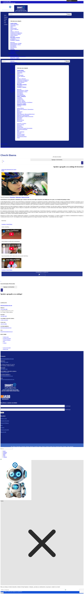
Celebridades (13, 25)
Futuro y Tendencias (14, 50)
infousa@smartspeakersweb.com (7, 331)
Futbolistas (12, 49)
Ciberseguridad (13, 28)
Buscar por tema (4, 143)
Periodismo (12, 80)
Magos (11, 64)
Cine (11, 30)
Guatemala (23, 446)
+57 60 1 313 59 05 (4, 320)
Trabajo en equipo (14, 89)
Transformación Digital (22, 136)
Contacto (5, 24)
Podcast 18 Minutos (6, 340)
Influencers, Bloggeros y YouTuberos (18, 56)
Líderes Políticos (13, 62)
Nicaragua (31, 446)
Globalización (13, 52)
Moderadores (13, 71)
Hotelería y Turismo (14, 55)
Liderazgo (12, 61)
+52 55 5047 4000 (7, 1)
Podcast (5, 18)
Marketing (12, 67)
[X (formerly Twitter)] (3, 161)
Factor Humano (13, 47)
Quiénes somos (6, 337)
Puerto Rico (18, 446)
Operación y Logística (14, 77)
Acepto (2, 592)
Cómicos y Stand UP (14, 31)
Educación (12, 42)
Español (69, 0)
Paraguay (64, 446)
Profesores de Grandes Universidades (24, 128)
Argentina (71, 446)
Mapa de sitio (5, 349)
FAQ (5, 22)
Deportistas (12, 36)
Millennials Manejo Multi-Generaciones (25, 116)
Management (13, 65)
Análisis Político (20, 70)
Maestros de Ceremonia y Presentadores (18, 63)
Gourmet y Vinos (13, 54)
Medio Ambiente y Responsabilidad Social (25, 114)
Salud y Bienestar (14, 85)
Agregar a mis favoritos (57, 159)
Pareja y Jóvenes (13, 78)
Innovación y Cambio (14, 57)
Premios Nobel (13, 81)
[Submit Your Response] (65, 589)
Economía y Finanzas (15, 40)
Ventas (11, 91)
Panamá (43, 446)
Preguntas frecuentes (7, 338)
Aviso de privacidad (6, 347)
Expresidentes (13, 45)
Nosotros (5, 17)
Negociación (13, 76)
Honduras (27, 446)
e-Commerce (13, 38)
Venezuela (57, 446)
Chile (68, 446)
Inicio (5, 15)
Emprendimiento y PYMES (15, 43)
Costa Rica (36, 446)
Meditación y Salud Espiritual (23, 115)
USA (11, 446)
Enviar (2, 412)
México (14, 446)
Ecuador (51, 446)
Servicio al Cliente (14, 88)
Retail (11, 84)
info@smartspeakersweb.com (9, 2)
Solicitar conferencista (5, 147)
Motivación (12, 73)
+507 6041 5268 (4, 316)
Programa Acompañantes (22, 129)
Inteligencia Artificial (14, 58)
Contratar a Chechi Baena (7, 224)
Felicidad (12, 48)
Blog (5, 20)
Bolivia (40, 446)
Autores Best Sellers (21, 71)
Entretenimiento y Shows (15, 44)
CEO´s (11, 26)
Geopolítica (12, 51)
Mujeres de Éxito (13, 75)
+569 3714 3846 (4, 323)
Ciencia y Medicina (14, 29)
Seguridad (12, 87)
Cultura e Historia (14, 35)
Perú (54, 446)
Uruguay (61, 446)
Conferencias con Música (15, 34)
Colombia (47, 446)
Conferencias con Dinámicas (16, 32)
